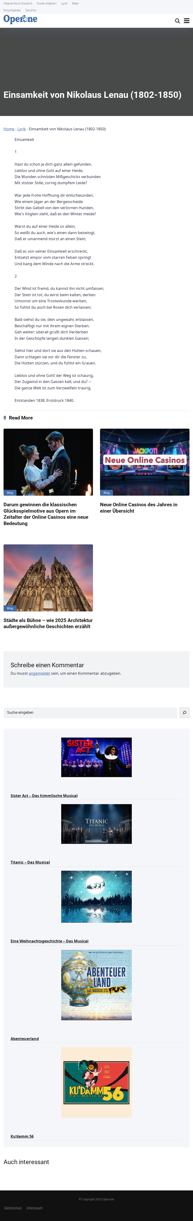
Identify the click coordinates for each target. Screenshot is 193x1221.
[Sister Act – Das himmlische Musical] (96, 757)
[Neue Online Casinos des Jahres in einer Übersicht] (144, 462)
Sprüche (30, 10)
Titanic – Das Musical (30, 862)
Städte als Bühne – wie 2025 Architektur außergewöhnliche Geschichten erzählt (48, 623)
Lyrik (64, 3)
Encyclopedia (12, 10)
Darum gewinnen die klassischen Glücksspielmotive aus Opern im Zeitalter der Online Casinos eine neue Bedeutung (46, 514)
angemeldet (39, 673)
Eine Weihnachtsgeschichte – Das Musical (49, 941)
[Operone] (20, 19)
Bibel (75, 3)
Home (9, 129)
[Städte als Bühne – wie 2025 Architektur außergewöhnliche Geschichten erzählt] (48, 577)
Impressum (35, 1208)
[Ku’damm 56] (96, 1082)
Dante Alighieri (46, 3)
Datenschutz (13, 1208)
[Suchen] (184, 712)
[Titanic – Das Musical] (96, 823)
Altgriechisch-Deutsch (18, 3)
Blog (10, 493)
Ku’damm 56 (22, 1136)
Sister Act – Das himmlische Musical (44, 795)
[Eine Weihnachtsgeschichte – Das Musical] (96, 896)
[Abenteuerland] (96, 984)
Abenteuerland (25, 1038)
